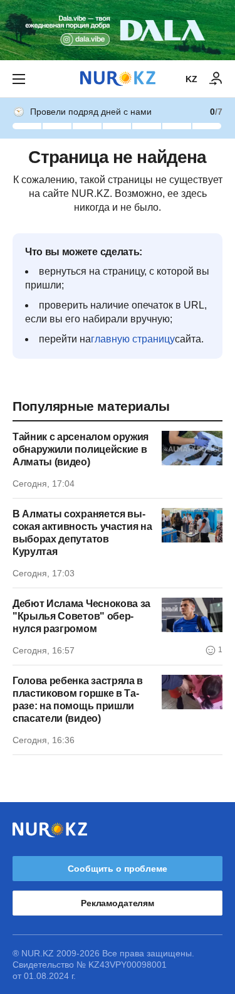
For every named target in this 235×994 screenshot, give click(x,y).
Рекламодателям (117, 903)
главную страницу (133, 339)
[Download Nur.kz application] (117, 30)
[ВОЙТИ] (216, 79)
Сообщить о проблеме (117, 869)
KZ (191, 79)
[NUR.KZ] (117, 79)
